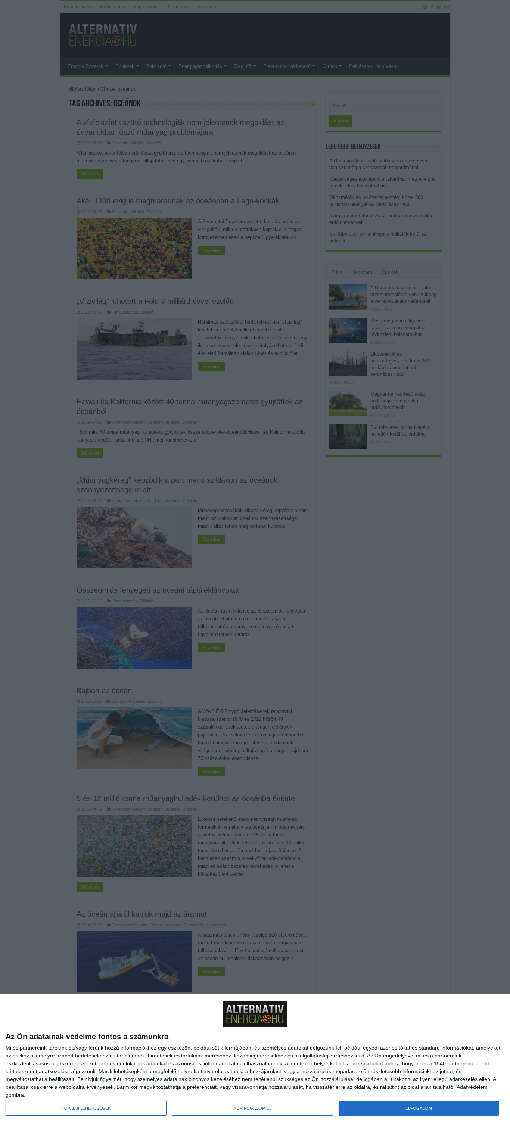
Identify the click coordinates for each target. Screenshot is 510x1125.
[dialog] (255, 1059)
